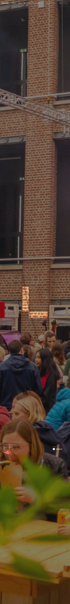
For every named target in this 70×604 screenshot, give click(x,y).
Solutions (14, 3)
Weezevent (6, 3)
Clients (19, 3)
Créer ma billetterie (52, 3)
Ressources (37, 3)
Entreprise (30, 3)
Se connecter (64, 3)
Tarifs (25, 3)
